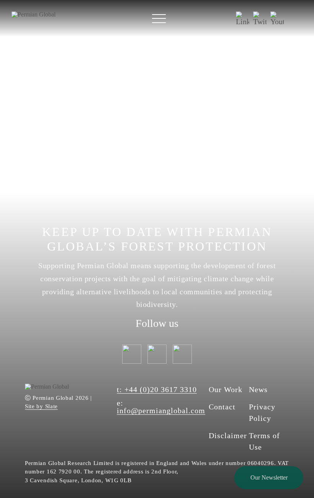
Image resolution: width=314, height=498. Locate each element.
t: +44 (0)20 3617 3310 (157, 390)
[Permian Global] (33, 14)
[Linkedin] (242, 18)
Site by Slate (41, 406)
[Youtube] (277, 18)
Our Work (225, 389)
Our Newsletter (269, 477)
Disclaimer (228, 435)
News (258, 389)
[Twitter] (260, 18)
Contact (222, 406)
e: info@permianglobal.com (161, 407)
